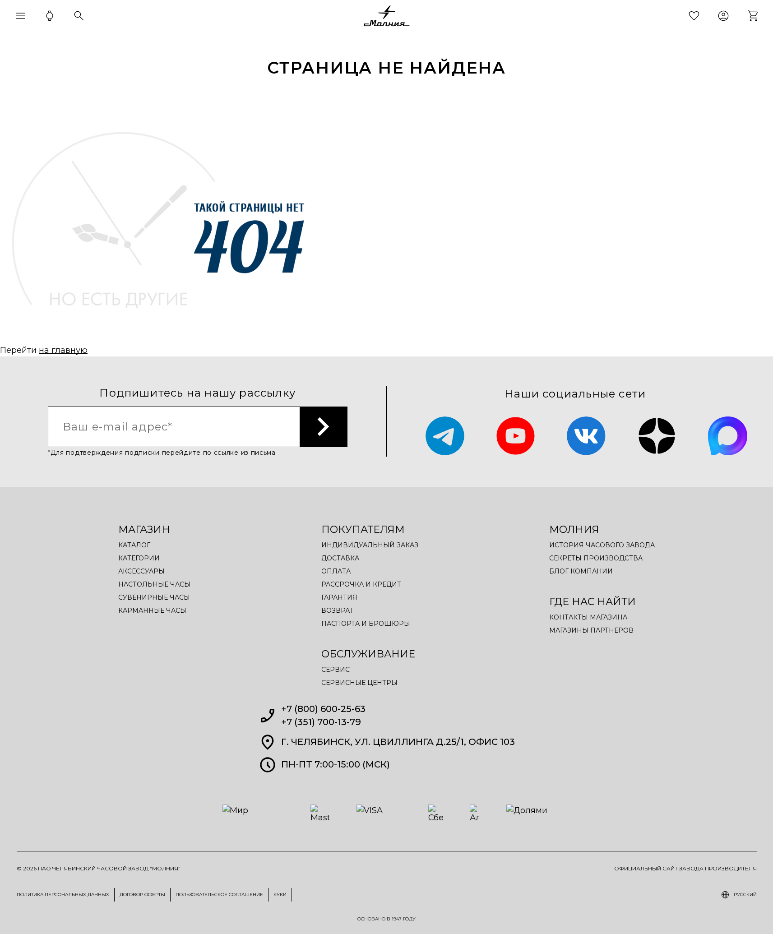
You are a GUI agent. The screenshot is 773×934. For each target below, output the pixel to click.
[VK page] (586, 436)
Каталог (134, 545)
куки (280, 894)
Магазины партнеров (591, 630)
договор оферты (142, 894)
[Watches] (49, 16)
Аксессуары (141, 571)
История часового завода (602, 545)
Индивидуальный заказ (369, 545)
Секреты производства (596, 558)
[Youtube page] (515, 436)
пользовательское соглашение (219, 894)
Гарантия (339, 597)
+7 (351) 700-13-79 (321, 722)
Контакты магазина (588, 617)
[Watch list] (694, 16)
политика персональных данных (63, 894)
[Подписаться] (323, 427)
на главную (63, 350)
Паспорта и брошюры (365, 624)
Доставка (340, 558)
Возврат (337, 610)
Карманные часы (152, 610)
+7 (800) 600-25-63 (323, 708)
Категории (139, 558)
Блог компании (581, 571)
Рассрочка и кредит (361, 584)
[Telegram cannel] (445, 436)
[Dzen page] (656, 436)
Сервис (335, 670)
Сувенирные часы (154, 597)
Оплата (336, 571)
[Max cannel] (727, 436)
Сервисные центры (359, 683)
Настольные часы (154, 584)
